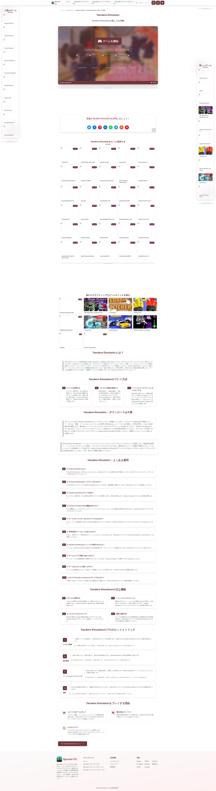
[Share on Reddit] (121, 127)
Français (147, 767)
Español (154, 761)
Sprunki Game (70, 10)
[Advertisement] (10, 167)
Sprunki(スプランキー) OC (80, 3)
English (139, 761)
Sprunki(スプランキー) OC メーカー (123, 3)
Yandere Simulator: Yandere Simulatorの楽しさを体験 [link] (90, 10)
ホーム (68, 2)
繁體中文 (155, 764)
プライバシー (114, 764)
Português (140, 764)
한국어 (139, 767)
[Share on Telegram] (116, 127)
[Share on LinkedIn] (105, 127)
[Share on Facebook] (94, 127)
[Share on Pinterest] (127, 127)
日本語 (147, 761)
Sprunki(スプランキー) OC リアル (101, 3)
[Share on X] (89, 127)
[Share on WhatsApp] (111, 127)
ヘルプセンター (114, 761)
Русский (147, 764)
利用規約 (112, 767)
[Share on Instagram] (100, 127)
